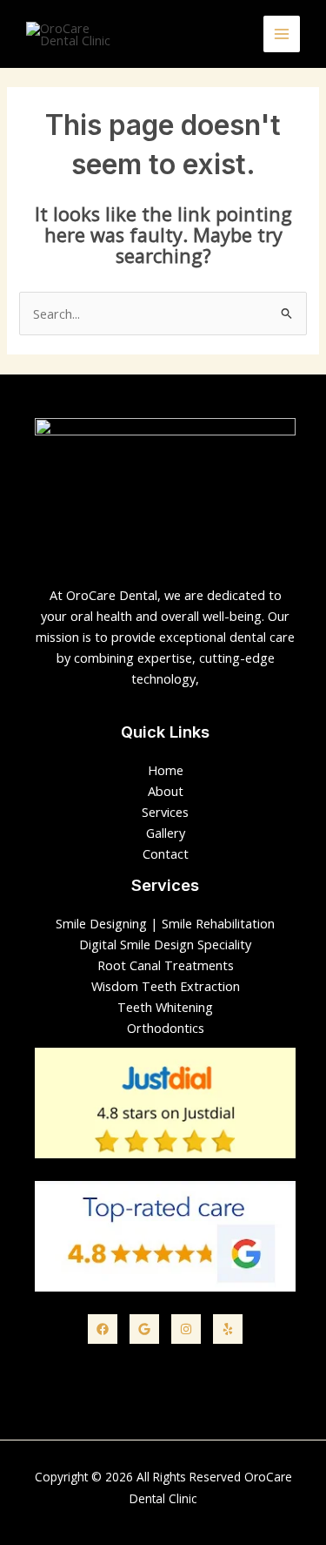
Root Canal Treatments (165, 965)
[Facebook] (102, 1329)
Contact (166, 853)
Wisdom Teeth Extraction (165, 986)
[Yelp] (228, 1329)
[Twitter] (144, 1329)
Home (165, 770)
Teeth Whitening (165, 1006)
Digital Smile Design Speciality (165, 944)
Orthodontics (165, 1027)
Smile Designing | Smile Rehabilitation (165, 923)
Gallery (165, 832)
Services (165, 811)
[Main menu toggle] (281, 34)
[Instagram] (186, 1329)
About (165, 790)
